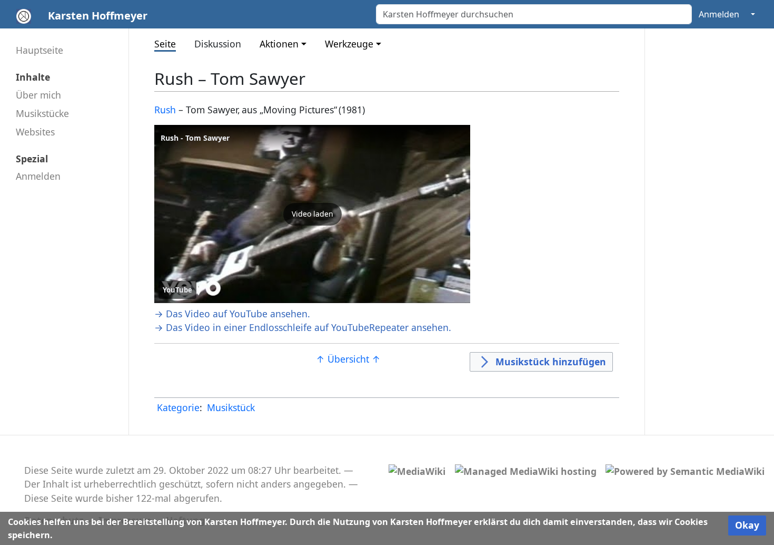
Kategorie (178, 407)
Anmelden (719, 14)
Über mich (38, 95)
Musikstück (231, 407)
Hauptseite (39, 50)
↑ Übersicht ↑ (348, 359)
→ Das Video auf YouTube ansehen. (232, 313)
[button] (312, 214)
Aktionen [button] (279, 43)
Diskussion (217, 43)
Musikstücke (42, 113)
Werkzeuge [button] (349, 43)
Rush (165, 109)
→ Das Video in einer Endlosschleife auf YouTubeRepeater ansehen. (302, 327)
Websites (35, 131)
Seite (165, 43)
